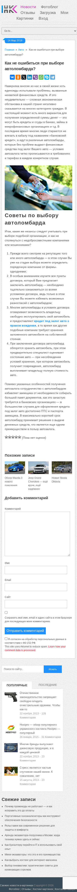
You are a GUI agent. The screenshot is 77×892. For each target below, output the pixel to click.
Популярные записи (17, 686)
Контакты (60, 889)
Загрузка (48, 12)
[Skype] (46, 77)
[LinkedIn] (29, 77)
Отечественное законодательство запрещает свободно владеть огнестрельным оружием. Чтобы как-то (40, 701)
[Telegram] (52, 77)
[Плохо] (9, 437)
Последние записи (48, 686)
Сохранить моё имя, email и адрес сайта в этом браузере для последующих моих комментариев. (38, 619)
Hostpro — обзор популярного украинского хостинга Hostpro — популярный (40, 728)
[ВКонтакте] (12, 77)
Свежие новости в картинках (16, 885)
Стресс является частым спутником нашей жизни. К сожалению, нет (36, 771)
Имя (7, 563)
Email (8, 580)
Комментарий (13, 508)
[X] (23, 77)
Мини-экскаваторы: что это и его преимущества (32, 854)
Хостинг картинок (43, 889)
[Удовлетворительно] (13, 437)
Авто (21, 49)
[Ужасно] (6, 437)
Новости (28, 7)
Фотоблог (49, 7)
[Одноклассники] (18, 77)
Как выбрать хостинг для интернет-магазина (31, 860)
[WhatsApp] (41, 77)
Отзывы (28, 12)
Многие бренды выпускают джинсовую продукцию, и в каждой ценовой (37, 748)
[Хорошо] (16, 437)
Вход (43, 18)
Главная (9, 49)
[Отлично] (19, 437)
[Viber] (35, 77)
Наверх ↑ (72, 889)
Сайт (8, 597)
